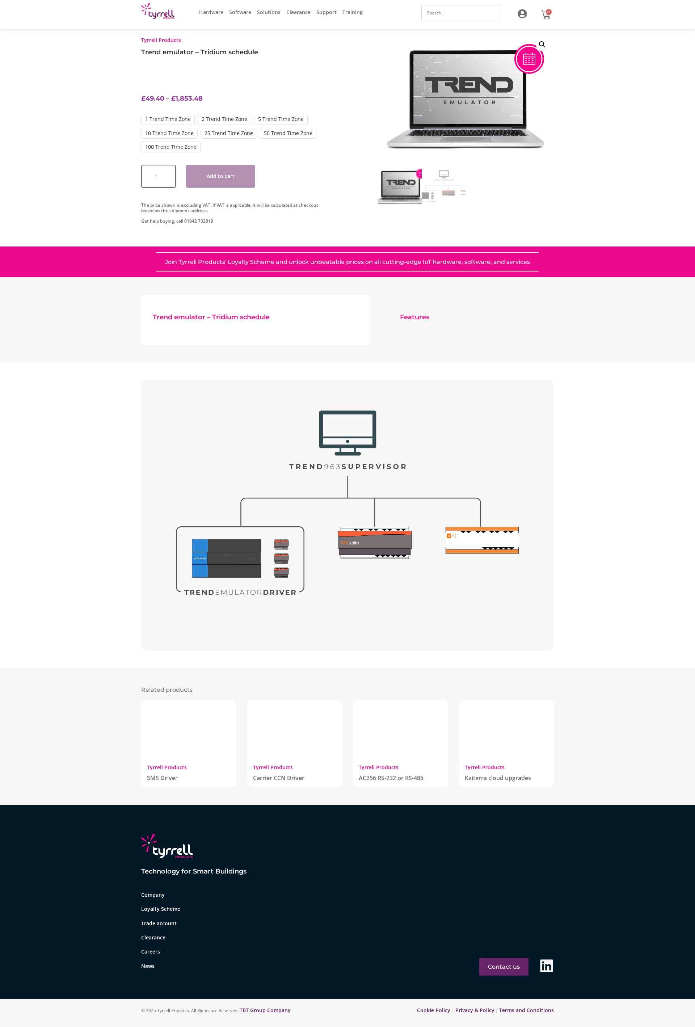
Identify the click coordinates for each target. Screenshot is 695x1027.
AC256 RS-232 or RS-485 (391, 778)
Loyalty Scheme (160, 908)
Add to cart (221, 176)
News (148, 966)
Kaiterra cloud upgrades (498, 778)
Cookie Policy (434, 1010)
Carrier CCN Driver (278, 778)
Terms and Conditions (526, 1010)
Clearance (298, 12)
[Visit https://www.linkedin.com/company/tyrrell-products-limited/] (546, 966)
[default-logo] (159, 12)
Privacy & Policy (474, 1010)
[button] (542, 44)
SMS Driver (162, 778)
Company (153, 894)
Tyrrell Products (161, 40)
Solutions (269, 12)
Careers (150, 951)
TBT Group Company (265, 1010)
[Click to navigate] (522, 13)
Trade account (159, 923)
